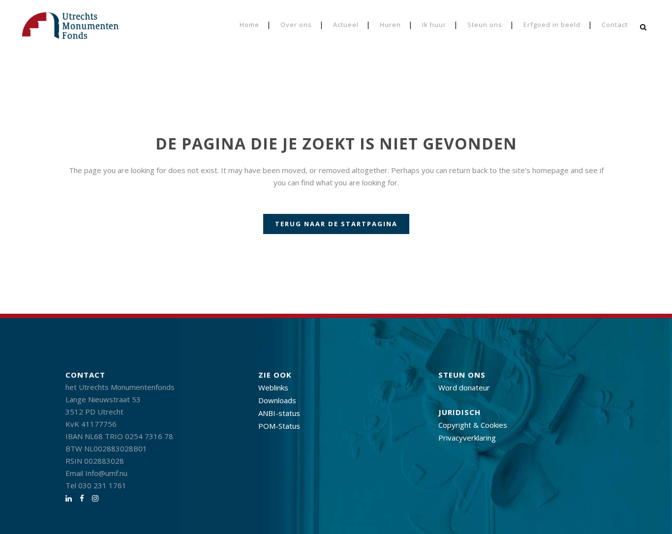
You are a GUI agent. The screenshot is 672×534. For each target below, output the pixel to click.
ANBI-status (279, 413)
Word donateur (464, 387)
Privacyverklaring (467, 438)
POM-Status (279, 426)
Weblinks (273, 387)
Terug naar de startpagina (336, 223)
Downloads (277, 400)
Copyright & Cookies (472, 425)
